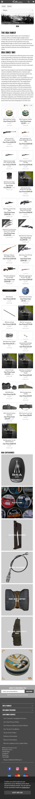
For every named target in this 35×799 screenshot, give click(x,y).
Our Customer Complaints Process (14, 718)
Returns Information (10, 740)
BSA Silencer (9, 297)
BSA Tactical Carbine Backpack (9, 413)
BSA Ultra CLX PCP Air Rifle (25, 255)
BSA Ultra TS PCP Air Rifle (9, 209)
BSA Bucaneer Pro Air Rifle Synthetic (9, 440)
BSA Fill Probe (9, 370)
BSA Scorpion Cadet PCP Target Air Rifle (9, 161)
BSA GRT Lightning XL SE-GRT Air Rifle (25, 276)
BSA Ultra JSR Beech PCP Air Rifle (9, 276)
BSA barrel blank (9, 322)
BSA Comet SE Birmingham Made (9, 139)
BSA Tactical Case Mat (25, 413)
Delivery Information (10, 736)
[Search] (28, 2)
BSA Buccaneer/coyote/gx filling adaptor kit (26, 343)
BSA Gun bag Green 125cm (25, 393)
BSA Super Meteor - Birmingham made (9, 255)
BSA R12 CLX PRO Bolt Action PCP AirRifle (9, 230)
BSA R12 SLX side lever (25, 235)
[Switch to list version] (29, 105)
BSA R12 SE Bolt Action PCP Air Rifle (25, 188)
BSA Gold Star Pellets (9, 119)
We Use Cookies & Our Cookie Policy (15, 743)
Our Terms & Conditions (11, 729)
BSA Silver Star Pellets (25, 297)
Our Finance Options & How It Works (15, 725)
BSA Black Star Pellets (9, 341)
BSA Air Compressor (25, 322)
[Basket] (33, 2)
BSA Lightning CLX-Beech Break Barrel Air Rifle (25, 140)
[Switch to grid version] (24, 105)
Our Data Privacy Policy (11, 722)
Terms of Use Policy (9, 733)
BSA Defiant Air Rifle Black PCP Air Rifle (26, 209)
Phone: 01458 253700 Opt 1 (12, 760)
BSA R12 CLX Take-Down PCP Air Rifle (9, 182)
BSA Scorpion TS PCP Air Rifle (25, 161)
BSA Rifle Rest (9, 392)
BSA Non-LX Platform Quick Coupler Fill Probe (25, 371)
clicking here (26, 787)
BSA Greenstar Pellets (25, 119)
